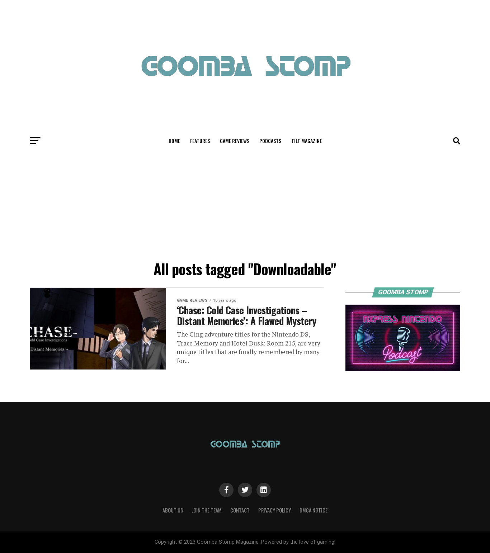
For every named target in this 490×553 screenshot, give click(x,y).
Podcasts (270, 140)
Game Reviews (234, 140)
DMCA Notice (314, 510)
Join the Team (207, 510)
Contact (240, 510)
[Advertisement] (245, 203)
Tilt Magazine (306, 140)
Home (174, 140)
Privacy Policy (274, 510)
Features (200, 140)
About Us (172, 510)
